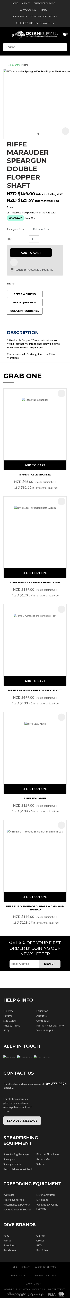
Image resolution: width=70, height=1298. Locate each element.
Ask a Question (24, 302)
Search (62, 47)
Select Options (35, 573)
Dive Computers (45, 1194)
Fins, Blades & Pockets (16, 1204)
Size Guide (9, 1020)
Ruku (6, 1235)
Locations (35, 16)
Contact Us (47, 23)
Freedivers (9, 1245)
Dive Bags (42, 1199)
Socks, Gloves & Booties (17, 1209)
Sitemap (26, 1267)
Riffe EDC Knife (35, 798)
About (26, 3)
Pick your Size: (16, 229)
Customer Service (44, 3)
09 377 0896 (27, 23)
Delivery (8, 1010)
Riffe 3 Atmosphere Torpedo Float (35, 690)
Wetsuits (8, 1194)
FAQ (6, 1030)
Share (10, 283)
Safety (40, 1164)
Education (42, 1010)
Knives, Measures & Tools (18, 1168)
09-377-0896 (56, 1084)
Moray (7, 1240)
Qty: (9, 238)
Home (15, 3)
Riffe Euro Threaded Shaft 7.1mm (35, 582)
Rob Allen (42, 1250)
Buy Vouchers (28, 9)
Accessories (43, 1159)
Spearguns (9, 1159)
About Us (42, 1015)
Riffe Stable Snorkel (35, 474)
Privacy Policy (11, 1025)
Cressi (40, 1240)
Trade (43, 9)
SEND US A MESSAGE (22, 1120)
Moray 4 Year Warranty (50, 1025)
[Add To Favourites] (14, 262)
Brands (18, 64)
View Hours (50, 16)
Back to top (33, 1283)
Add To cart (35, 465)
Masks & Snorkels (13, 1199)
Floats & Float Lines (47, 1154)
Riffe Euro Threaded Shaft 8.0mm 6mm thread (35, 908)
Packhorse (9, 1250)
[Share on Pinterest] (32, 283)
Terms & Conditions (44, 1275)
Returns (7, 1015)
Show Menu (5, 34)
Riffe (25, 64)
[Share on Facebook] (17, 283)
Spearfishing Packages (16, 1154)
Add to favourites (61, 393)
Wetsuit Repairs (45, 1030)
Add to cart (31, 252)
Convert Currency (24, 310)
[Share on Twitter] (22, 283)
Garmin (40, 1235)
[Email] (26, 283)
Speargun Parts (12, 1164)
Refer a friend (25, 294)
